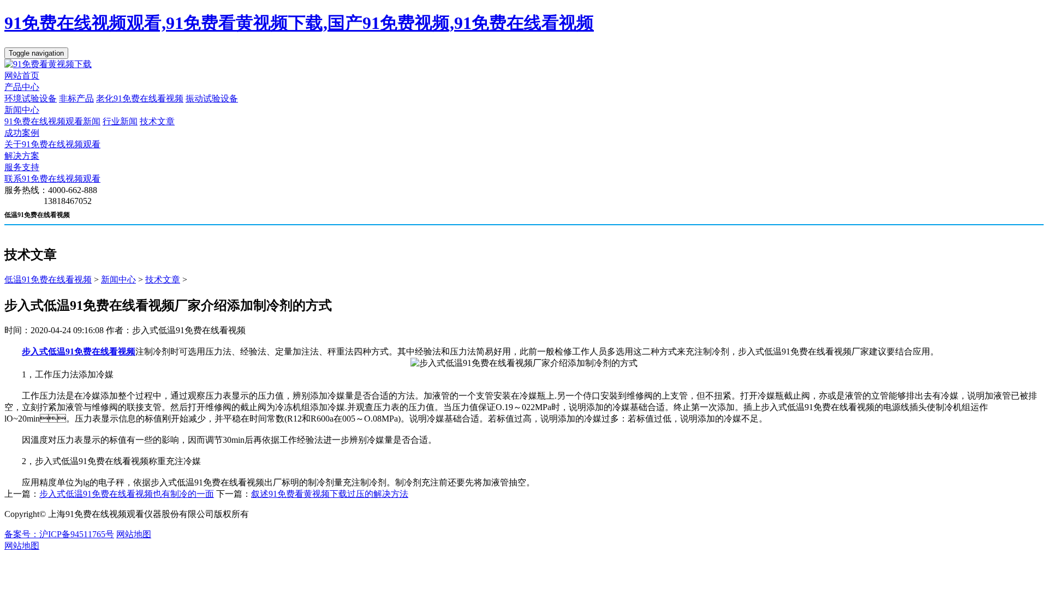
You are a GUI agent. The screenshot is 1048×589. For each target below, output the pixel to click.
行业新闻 (120, 121)
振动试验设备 (212, 98)
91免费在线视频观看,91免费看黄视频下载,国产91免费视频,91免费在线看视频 (299, 23)
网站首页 (21, 75)
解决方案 (21, 155)
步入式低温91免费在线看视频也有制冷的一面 (126, 493)
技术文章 (157, 121)
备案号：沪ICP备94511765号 (59, 534)
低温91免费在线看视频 (48, 279)
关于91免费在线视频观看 (52, 144)
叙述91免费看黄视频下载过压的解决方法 (329, 493)
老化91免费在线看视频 (139, 98)
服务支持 (21, 167)
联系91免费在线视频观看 (52, 178)
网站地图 (133, 534)
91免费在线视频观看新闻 (52, 121)
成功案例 (21, 132)
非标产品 (76, 98)
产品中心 (21, 87)
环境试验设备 (30, 98)
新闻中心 (21, 110)
